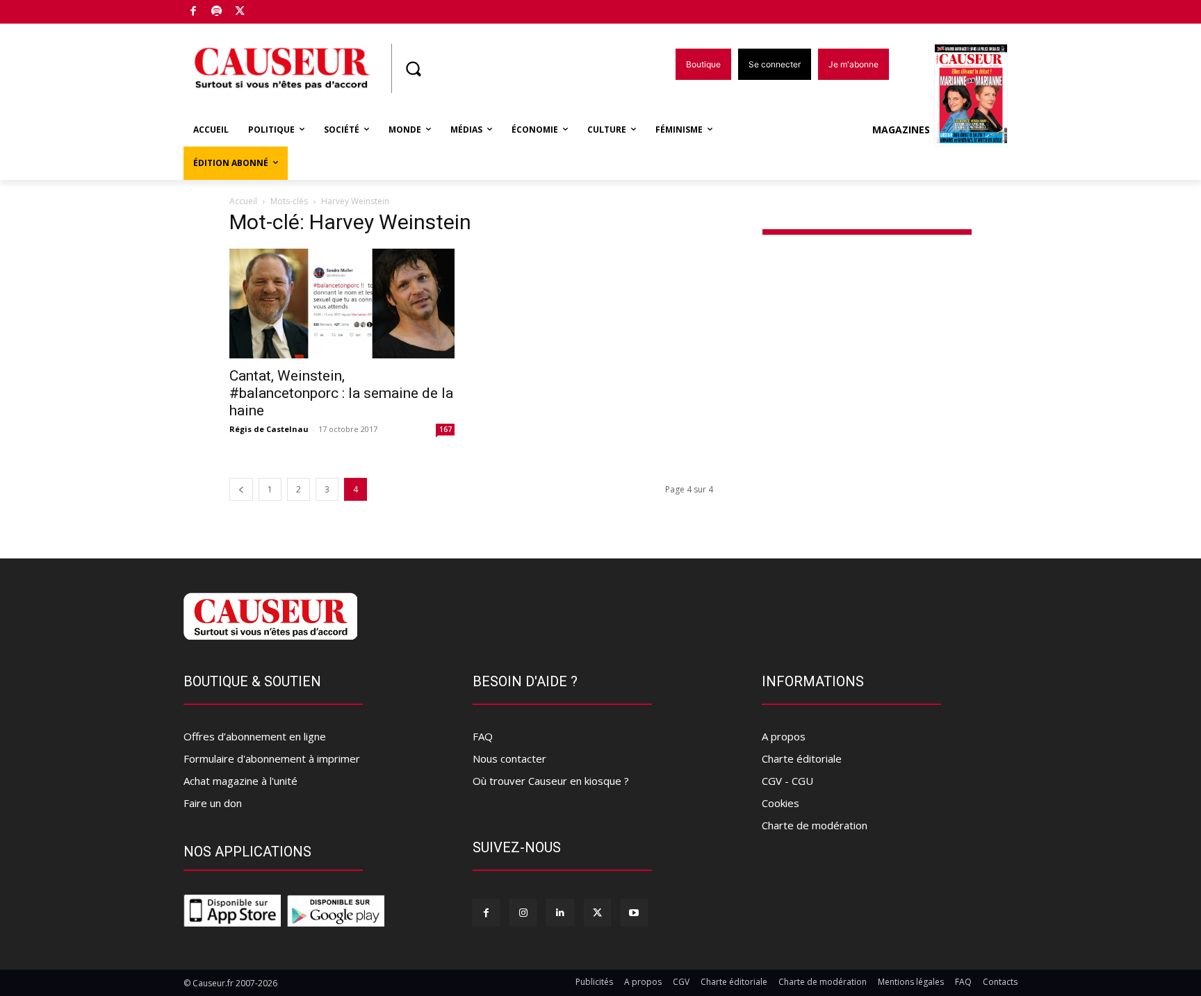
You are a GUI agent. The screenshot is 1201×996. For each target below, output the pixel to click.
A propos (784, 736)
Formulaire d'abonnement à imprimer (271, 758)
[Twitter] (240, 12)
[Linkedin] (559, 912)
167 (445, 429)
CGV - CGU (787, 781)
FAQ (483, 736)
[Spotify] (217, 12)
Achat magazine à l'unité (240, 781)
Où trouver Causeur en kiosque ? (551, 781)
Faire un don (212, 803)
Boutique (275, 8)
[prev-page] (241, 489)
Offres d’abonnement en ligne (254, 736)
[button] (413, 69)
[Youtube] (634, 912)
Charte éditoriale (802, 758)
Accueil (243, 201)
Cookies (780, 803)
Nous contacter (509, 758)
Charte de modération (814, 825)
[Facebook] (193, 12)
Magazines (901, 129)
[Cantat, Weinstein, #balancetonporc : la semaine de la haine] (342, 304)
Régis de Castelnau (269, 429)
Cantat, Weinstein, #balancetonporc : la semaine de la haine (341, 393)
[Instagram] (523, 912)
